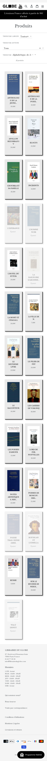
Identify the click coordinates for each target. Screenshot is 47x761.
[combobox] (25, 36)
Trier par (7, 55)
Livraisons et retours (13, 729)
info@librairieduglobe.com (15, 661)
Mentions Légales (12, 723)
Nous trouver (10, 701)
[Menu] (42, 6)
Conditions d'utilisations (14, 717)
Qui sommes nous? (13, 695)
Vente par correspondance (16, 708)
